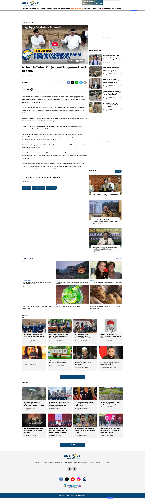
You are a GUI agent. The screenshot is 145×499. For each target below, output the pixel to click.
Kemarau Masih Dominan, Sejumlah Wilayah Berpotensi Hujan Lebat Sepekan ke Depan (34, 403)
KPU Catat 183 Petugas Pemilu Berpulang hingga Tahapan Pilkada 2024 (58, 336)
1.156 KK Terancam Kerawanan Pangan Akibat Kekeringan (110, 403)
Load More (72, 377)
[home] (72, 457)
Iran (72, 8)
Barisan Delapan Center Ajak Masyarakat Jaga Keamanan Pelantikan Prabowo (109, 362)
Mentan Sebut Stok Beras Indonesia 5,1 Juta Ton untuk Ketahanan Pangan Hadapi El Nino (112, 57)
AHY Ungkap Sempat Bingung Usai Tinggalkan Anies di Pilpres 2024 (34, 336)
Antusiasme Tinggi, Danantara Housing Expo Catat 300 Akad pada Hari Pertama (110, 430)
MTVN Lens (56, 8)
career (98, 462)
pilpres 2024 (26, 188)
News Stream (65, 8)
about (37, 462)
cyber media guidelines (81, 462)
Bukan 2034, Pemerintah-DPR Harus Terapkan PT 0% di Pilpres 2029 (110, 336)
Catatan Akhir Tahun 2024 (32, 361)
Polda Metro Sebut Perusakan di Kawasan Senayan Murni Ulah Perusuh (85, 430)
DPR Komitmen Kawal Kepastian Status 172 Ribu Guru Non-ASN (111, 104)
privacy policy (68, 462)
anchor (92, 462)
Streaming (106, 8)
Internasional (34, 8)
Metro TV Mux (106, 462)
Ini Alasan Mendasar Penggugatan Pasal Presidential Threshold (82, 336)
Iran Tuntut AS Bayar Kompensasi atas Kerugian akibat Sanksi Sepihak (111, 81)
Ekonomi (42, 8)
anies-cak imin (51, 188)
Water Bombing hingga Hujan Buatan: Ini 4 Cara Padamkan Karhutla (33, 430)
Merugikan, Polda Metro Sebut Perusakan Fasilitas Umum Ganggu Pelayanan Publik (59, 403)
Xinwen (49, 8)
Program (87, 8)
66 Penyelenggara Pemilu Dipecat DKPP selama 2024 (57, 362)
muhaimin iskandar (38, 188)
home (24, 22)
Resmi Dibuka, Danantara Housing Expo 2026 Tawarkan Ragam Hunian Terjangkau (58, 430)
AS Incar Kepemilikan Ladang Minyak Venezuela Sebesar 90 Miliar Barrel (84, 403)
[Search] (121, 2)
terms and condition (47, 462)
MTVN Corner (116, 8)
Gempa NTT (79, 8)
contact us (58, 462)
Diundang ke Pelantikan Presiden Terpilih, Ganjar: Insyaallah (83, 362)
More (118, 171)
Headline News (96, 8)
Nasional (25, 8)
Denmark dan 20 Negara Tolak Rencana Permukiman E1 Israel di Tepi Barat (112, 69)
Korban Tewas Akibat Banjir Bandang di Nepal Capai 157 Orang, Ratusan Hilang (112, 93)
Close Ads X (134, 10)
